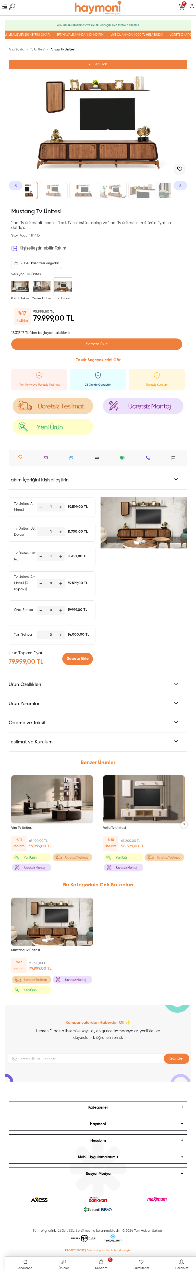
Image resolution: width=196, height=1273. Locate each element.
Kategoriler (98, 1107)
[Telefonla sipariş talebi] (149, 458)
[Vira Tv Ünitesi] (52, 799)
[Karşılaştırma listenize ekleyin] (98, 458)
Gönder (176, 1059)
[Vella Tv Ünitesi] (144, 799)
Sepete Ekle (97, 344)
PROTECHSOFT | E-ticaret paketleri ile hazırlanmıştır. (98, 1250)
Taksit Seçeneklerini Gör (98, 360)
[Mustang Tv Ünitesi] (52, 922)
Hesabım (98, 1141)
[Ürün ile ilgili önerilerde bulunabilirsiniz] (174, 458)
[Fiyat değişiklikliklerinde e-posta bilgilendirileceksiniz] (124, 458)
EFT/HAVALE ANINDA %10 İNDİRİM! (71, 34)
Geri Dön (100, 64)
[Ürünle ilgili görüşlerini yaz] (72, 458)
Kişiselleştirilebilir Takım (43, 248)
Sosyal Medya (98, 1174)
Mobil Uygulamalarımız (98, 1157)
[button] (15, 185)
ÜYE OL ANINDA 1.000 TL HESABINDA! (128, 34)
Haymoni (98, 1124)
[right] (184, 824)
